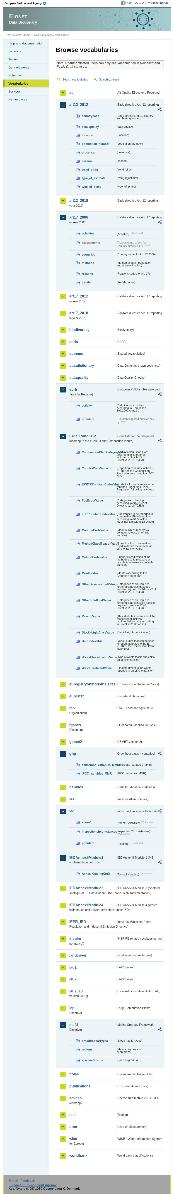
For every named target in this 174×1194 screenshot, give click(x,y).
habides (76, 787)
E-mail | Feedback (22, 1180)
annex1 (87, 822)
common (77, 354)
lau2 (73, 979)
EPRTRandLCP (82, 436)
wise (73, 1139)
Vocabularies (18, 83)
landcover (78, 955)
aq (71, 93)
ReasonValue (91, 616)
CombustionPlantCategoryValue (99, 452)
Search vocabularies (75, 79)
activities (88, 233)
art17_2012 (78, 296)
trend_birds (90, 169)
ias (71, 799)
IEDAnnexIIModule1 (86, 858)
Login (128, 3)
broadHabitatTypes (95, 1041)
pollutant (88, 843)
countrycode (90, 116)
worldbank (78, 1155)
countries (88, 254)
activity (87, 405)
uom (73, 1127)
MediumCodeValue (95, 530)
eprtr (73, 389)
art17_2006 (78, 217)
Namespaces (17, 99)
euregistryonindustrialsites (92, 684)
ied (72, 811)
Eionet (26, 35)
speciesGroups (92, 1060)
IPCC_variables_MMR (97, 773)
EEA (27, 3)
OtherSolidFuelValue (96, 600)
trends (86, 282)
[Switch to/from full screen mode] (143, 3)
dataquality (78, 378)
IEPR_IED (77, 922)
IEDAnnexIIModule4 (86, 905)
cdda (73, 342)
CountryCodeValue (95, 468)
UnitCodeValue (92, 641)
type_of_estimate (93, 178)
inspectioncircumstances (99, 831)
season (87, 161)
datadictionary (81, 366)
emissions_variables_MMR (99, 765)
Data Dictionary (43, 35)
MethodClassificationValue (99, 543)
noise (74, 1074)
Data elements (18, 67)
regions (87, 1049)
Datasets (14, 51)
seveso (75, 1098)
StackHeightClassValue (98, 632)
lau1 (73, 967)
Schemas (15, 75)
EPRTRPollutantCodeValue (99, 484)
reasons (87, 273)
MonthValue (90, 573)
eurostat (76, 696)
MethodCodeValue (94, 557)
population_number (95, 144)
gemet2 (75, 742)
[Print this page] (137, 3)
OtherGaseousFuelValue (99, 584)
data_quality (90, 127)
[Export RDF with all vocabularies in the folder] (160, 110)
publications (80, 1086)
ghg (72, 753)
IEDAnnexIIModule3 (86, 888)
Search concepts (109, 79)
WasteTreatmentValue (97, 668)
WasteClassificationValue (99, 657)
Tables (13, 59)
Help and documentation (26, 43)
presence (88, 152)
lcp (72, 1008)
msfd (73, 1025)
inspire (75, 939)
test (72, 1115)
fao (72, 708)
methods (88, 263)
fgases (75, 725)
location (87, 135)
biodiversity (79, 330)
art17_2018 (78, 313)
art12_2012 (78, 105)
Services (14, 91)
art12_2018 (78, 200)
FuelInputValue (92, 500)
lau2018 (76, 991)
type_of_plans (91, 186)
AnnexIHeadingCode (96, 873)
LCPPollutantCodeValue (98, 514)
